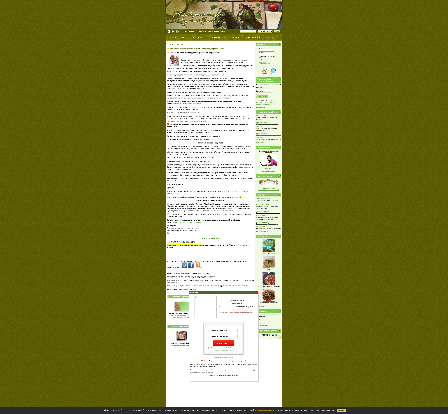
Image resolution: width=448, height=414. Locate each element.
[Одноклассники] (189, 241)
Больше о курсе (260, 107)
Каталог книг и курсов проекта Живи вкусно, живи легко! (268, 189)
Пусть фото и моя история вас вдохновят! (268, 228)
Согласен (341, 410)
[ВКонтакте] (184, 241)
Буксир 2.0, (226, 78)
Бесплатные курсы (218, 37)
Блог (174, 37)
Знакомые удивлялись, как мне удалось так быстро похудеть (267, 207)
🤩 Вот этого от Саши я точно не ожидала (268, 139)
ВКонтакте (169, 31)
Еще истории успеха (262, 231)
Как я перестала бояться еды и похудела (268, 213)
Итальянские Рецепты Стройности (181, 343)
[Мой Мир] (192, 241)
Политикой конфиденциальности (223, 350)
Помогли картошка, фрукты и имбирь (267, 224)
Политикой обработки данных (229, 348)
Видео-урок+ (268, 168)
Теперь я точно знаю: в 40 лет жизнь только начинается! (267, 201)
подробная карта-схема (268, 171)
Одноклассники (173, 31)
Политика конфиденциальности (223, 357)
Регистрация (262, 62)
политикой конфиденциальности (264, 410)
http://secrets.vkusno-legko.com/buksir (186, 103)
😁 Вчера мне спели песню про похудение (268, 135)
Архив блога (179, 44)
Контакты (268, 37)
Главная (170, 44)
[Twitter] (187, 241)
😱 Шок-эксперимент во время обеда (267, 124)
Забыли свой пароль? (265, 63)
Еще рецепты (260, 306)
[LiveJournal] (194, 241)
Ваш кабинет (198, 37)
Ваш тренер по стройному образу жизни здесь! (205, 31)
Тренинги (236, 37)
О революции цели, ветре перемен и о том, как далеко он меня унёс (267, 218)
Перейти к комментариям (210, 238)
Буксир (184, 37)
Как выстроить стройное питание (181, 313)
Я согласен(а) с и (265, 102)
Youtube (177, 31)
